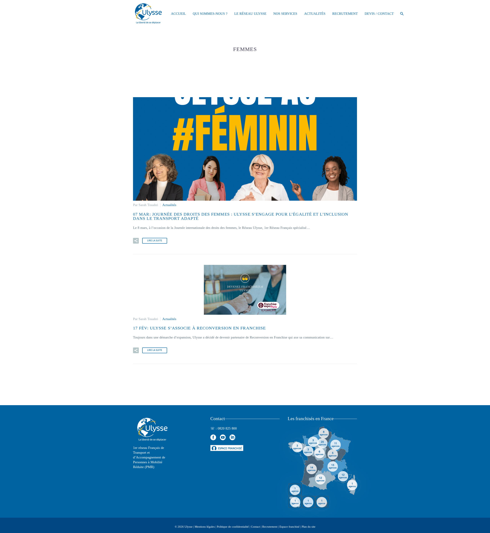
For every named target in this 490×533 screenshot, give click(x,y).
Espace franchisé (289, 526)
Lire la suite (154, 240)
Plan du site (308, 526)
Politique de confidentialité (233, 526)
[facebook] (213, 437)
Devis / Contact (379, 14)
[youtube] (223, 437)
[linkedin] (232, 437)
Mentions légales (205, 526)
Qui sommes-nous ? (210, 14)
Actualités (314, 14)
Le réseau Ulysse (250, 14)
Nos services (285, 14)
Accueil (178, 14)
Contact (255, 526)
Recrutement (345, 14)
